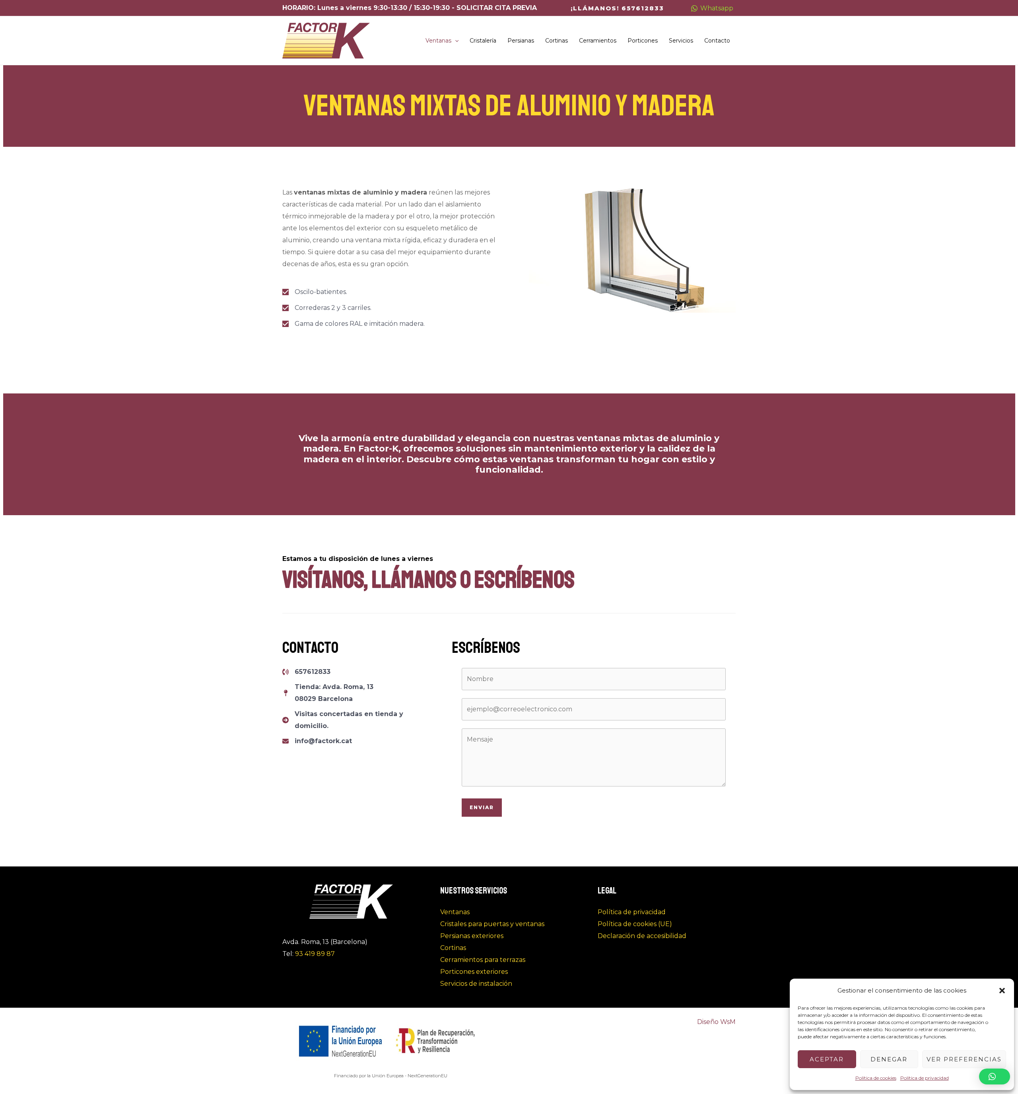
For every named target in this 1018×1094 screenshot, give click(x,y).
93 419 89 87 (315, 954)
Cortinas (453, 948)
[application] (454, 41)
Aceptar (827, 1059)
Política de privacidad (924, 1078)
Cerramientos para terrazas (482, 960)
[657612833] (306, 672)
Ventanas (455, 912)
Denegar (888, 1059)
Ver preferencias (964, 1059)
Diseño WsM (716, 1022)
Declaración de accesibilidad (642, 936)
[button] (1002, 991)
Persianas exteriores (471, 936)
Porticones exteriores (474, 971)
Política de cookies (875, 1078)
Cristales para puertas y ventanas (492, 924)
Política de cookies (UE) (635, 924)
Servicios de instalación (476, 983)
